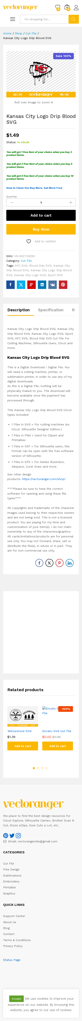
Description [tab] (18, 310)
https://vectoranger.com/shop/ (44, 479)
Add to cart (41, 215)
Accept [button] (16, 998)
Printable (9, 887)
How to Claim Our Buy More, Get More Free (34, 187)
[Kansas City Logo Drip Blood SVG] (10, 285)
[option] (22, 731)
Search (74, 19)
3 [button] (42, 768)
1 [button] (34, 768)
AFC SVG (21, 265)
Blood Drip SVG (40, 265)
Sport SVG (55, 275)
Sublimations (12, 875)
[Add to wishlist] (26, 724)
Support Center (14, 916)
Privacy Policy (12, 946)
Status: (11, 142)
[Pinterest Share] (59, 563)
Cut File (26, 260)
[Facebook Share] (39, 563)
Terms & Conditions (17, 940)
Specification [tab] (50, 310)
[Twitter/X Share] (49, 563)
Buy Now (41, 229)
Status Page (11, 960)
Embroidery (11, 881)
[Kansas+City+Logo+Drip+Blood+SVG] (21, 285)
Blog (6, 928)
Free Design (11, 869)
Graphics (9, 893)
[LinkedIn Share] (70, 563)
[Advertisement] (41, 632)
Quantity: (11, 196)
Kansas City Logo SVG (30, 275)
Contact (9, 934)
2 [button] (38, 768)
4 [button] (46, 768)
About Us (9, 922)
